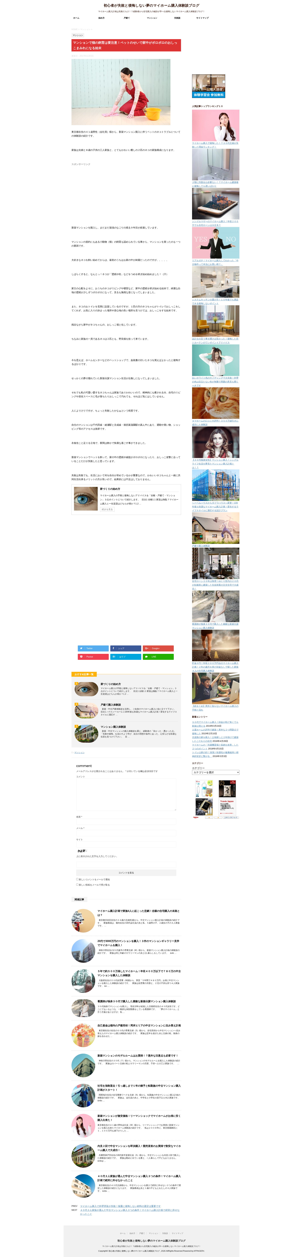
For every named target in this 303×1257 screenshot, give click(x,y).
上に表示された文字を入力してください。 (97, 856)
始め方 (101, 18)
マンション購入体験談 (113, 726)
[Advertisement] (95, 194)
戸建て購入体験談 (111, 704)
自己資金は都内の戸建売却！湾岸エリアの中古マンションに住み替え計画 (139, 1025)
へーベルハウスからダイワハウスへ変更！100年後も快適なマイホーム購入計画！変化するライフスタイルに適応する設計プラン (215, 507)
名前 (79, 817)
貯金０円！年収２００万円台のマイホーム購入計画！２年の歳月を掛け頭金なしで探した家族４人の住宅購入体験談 (215, 667)
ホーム (76, 18)
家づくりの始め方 (110, 489)
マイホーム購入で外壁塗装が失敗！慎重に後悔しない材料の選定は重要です (120, 1206)
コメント (80, 776)
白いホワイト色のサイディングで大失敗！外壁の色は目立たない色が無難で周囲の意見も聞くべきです (215, 382)
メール (80, 828)
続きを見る (107, 509)
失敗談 (177, 18)
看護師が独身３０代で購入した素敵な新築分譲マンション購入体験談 (137, 1001)
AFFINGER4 (199, 1251)
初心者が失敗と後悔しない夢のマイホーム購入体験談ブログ (151, 5)
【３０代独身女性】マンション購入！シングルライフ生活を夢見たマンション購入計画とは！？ (215, 464)
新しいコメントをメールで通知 (94, 879)
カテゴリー (198, 768)
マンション (152, 18)
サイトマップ (202, 18)
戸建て (127, 18)
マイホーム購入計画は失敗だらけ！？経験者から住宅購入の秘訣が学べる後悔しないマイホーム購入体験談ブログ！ (151, 1246)
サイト (79, 839)
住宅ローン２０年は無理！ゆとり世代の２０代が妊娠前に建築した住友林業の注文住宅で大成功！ (215, 585)
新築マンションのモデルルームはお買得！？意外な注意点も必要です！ (138, 1055)
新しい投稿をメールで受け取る (94, 885)
